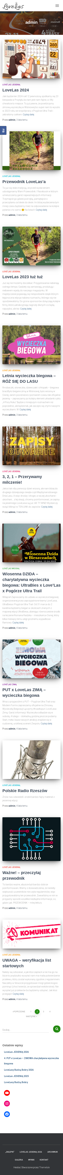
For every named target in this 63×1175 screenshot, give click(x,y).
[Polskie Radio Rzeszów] (31, 759)
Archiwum (52, 1152)
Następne (31, 1016)
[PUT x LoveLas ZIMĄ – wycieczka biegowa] (31, 659)
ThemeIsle (44, 1167)
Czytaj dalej (28, 114)
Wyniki (31, 1160)
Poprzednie (19, 1011)
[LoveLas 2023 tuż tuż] (31, 246)
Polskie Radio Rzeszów (24, 790)
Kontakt (44, 1160)
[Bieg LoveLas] (14, 6)
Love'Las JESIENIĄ (11, 85)
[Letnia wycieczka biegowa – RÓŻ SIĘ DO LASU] (31, 344)
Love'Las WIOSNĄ (10, 568)
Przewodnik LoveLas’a (24, 181)
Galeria (19, 1160)
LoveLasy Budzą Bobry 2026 (19, 1070)
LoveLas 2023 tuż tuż (22, 277)
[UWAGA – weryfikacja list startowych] (31, 934)
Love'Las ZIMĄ (9, 684)
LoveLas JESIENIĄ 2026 (16, 1052)
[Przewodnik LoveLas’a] (31, 150)
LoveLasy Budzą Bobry (16, 1082)
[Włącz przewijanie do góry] (56, 1169)
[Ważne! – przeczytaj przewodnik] (31, 839)
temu (21, 120)
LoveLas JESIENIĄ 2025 (16, 1076)
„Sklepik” (9, 1152)
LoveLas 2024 (15, 90)
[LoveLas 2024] (31, 59)
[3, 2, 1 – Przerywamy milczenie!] (31, 445)
